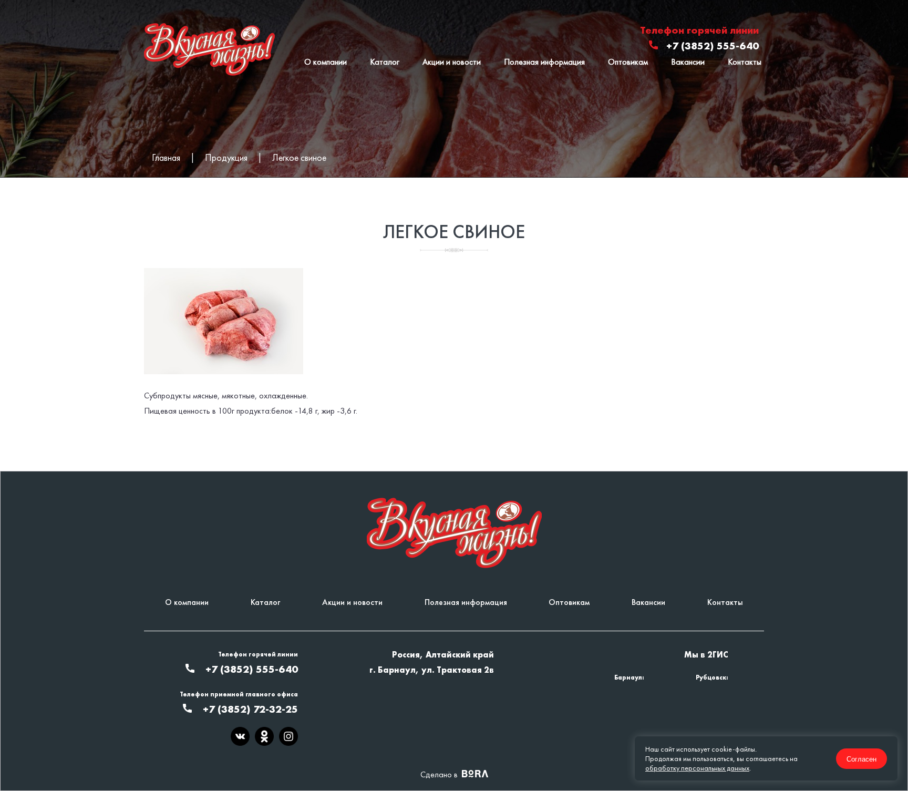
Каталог (384, 61)
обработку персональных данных (697, 768)
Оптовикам (628, 61)
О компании (325, 61)
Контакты (744, 61)
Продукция (226, 157)
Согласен (861, 759)
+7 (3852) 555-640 (712, 46)
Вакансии (688, 61)
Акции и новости (451, 61)
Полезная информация (544, 61)
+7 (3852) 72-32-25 (250, 709)
